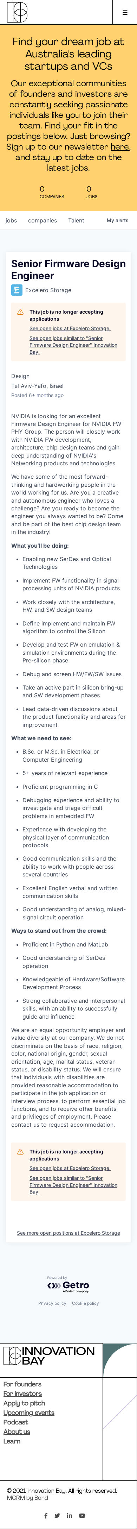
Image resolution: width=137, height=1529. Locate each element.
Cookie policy (85, 1303)
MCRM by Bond (27, 1498)
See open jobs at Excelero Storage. (70, 328)
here (120, 147)
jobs (11, 220)
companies (42, 220)
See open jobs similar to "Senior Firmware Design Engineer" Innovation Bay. (73, 345)
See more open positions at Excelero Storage (68, 1233)
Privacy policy (52, 1303)
